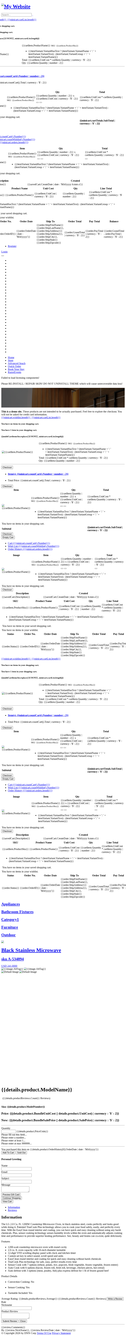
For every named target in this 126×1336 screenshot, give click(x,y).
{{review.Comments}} (13, 1327)
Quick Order (14, 366)
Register (12, 246)
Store (10, 360)
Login (4, 251)
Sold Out (21, 1152)
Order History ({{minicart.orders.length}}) (30, 549)
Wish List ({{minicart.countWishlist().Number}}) (33, 546)
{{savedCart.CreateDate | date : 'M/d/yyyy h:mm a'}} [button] (55, 184)
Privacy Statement (61, 1333)
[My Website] (15, 6)
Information (14, 1207)
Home (11, 357)
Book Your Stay (16, 369)
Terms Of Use (44, 1333)
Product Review (9, 1311)
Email (4, 1172)
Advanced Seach (16, 363)
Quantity (5, 1128)
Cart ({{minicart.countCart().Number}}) (29, 543)
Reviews (12, 1210)
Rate (3, 1302)
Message (5, 1184)
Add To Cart (8, 1152)
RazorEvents (14, 372)
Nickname (6, 1305)
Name (4, 1165)
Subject (5, 1178)
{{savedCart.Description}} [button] (16, 597)
